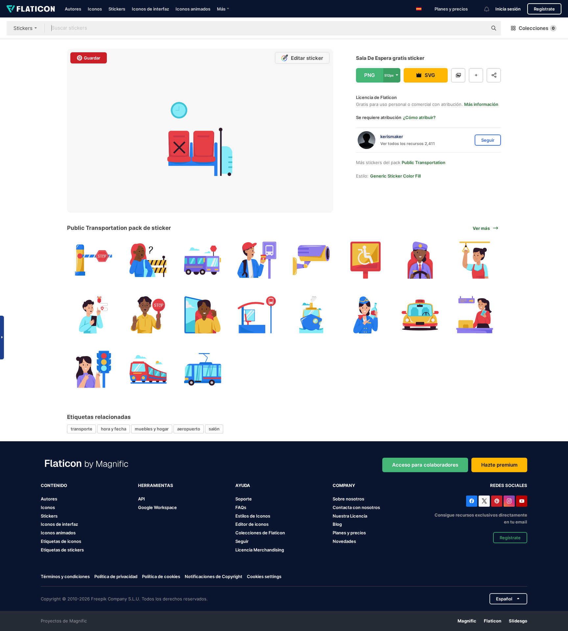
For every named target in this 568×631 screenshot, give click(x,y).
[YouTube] (521, 501)
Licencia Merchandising (259, 549)
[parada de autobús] (257, 260)
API (141, 498)
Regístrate (544, 9)
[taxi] (420, 315)
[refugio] (257, 315)
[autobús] (202, 260)
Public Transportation (423, 162)
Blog (337, 524)
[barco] (311, 315)
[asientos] (202, 315)
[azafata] (366, 315)
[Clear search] (479, 28)
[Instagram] (509, 501)
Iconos (95, 9)
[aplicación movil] (93, 315)
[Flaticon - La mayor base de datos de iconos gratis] (31, 8)
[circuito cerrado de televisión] (311, 260)
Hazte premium (499, 465)
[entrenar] (148, 369)
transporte (81, 428)
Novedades (344, 541)
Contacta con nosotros (356, 507)
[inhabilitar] (366, 260)
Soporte (243, 498)
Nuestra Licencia (350, 516)
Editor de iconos (252, 524)
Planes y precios (451, 9)
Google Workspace (157, 507)
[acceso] (93, 260)
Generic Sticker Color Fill (395, 176)
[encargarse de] (474, 260)
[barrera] (148, 260)
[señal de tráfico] (148, 315)
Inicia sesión (508, 9)
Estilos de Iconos (252, 516)
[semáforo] (93, 369)
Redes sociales (508, 485)
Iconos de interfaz (150, 9)
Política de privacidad (115, 576)
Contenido (54, 485)
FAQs (240, 507)
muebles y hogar (152, 428)
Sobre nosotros (348, 498)
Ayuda (242, 485)
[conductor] (420, 260)
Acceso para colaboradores (425, 465)
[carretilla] (202, 369)
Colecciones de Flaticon (260, 532)
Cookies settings (264, 576)
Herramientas (155, 485)
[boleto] (474, 315)
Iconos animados (193, 9)
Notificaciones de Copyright (213, 576)
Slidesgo (518, 620)
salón (214, 428)
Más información (481, 104)
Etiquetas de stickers (62, 549)
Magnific (467, 620)
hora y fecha (113, 428)
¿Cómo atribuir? (419, 117)
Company (344, 485)
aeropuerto (188, 428)
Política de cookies (161, 576)
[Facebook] (471, 501)
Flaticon (492, 620)
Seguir (241, 541)
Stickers (116, 9)
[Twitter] (484, 501)
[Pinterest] (496, 501)
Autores (73, 9)
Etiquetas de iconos (61, 541)
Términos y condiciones (65, 576)
